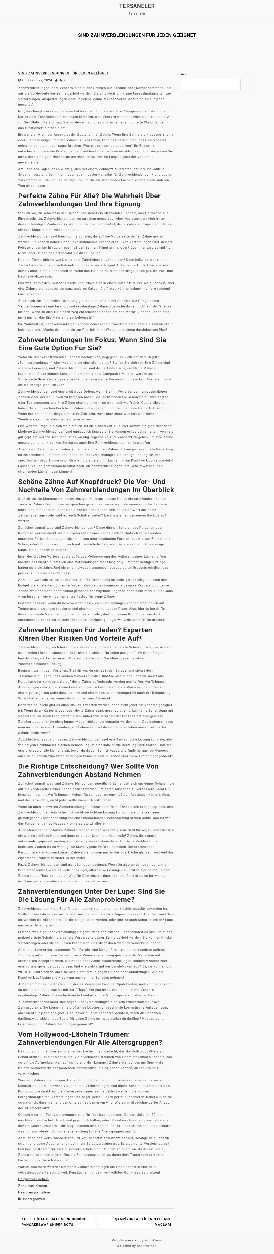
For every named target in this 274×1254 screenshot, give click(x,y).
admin (68, 80)
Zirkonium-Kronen (32, 1186)
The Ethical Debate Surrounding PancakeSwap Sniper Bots (54, 1222)
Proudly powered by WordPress (137, 1240)
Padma (125, 1246)
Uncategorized (33, 1199)
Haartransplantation (34, 1192)
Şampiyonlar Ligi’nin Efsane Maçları (143, 1222)
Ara (183, 74)
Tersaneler (137, 6)
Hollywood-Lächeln (33, 1179)
